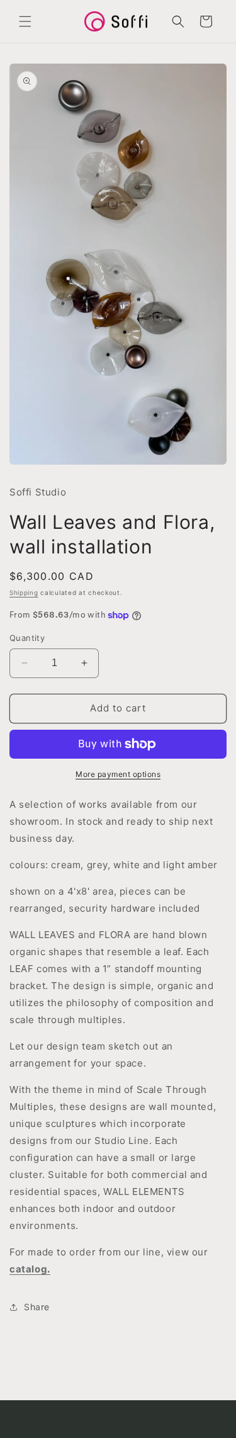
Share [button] (37, 1306)
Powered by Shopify (155, 1428)
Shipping (23, 592)
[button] (25, 21)
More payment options (118, 774)
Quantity (27, 638)
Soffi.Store (96, 1428)
